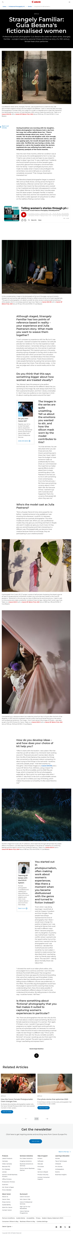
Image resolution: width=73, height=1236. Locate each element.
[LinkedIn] (60, 1227)
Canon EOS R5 (6, 114)
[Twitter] (65, 1227)
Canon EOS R (13, 602)
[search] (2, 2)
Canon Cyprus (6, 1226)
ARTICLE (36, 14)
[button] (26, 1118)
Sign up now (35, 1141)
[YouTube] (69, 1227)
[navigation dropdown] (69, 2)
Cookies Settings (42, 1221)
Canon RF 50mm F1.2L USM (24, 114)
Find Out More (7, 1111)
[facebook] (56, 1227)
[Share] (36, 1055)
